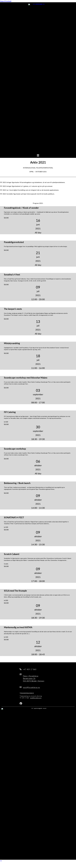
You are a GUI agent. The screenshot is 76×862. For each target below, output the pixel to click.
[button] (1, 861)
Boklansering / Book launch (17, 483)
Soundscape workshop (15, 448)
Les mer (6, 217)
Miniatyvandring (12, 343)
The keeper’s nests (13, 308)
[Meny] (38, 155)
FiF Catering (10, 412)
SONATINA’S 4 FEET (14, 517)
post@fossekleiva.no (35, 698)
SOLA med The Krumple (15, 590)
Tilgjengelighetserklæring (27, 693)
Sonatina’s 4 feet (12, 274)
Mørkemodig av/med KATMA (18, 627)
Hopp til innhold (5, 1)
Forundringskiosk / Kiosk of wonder (21, 207)
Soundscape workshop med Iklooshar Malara (25, 377)
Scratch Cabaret (11, 554)
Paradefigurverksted (14, 242)
